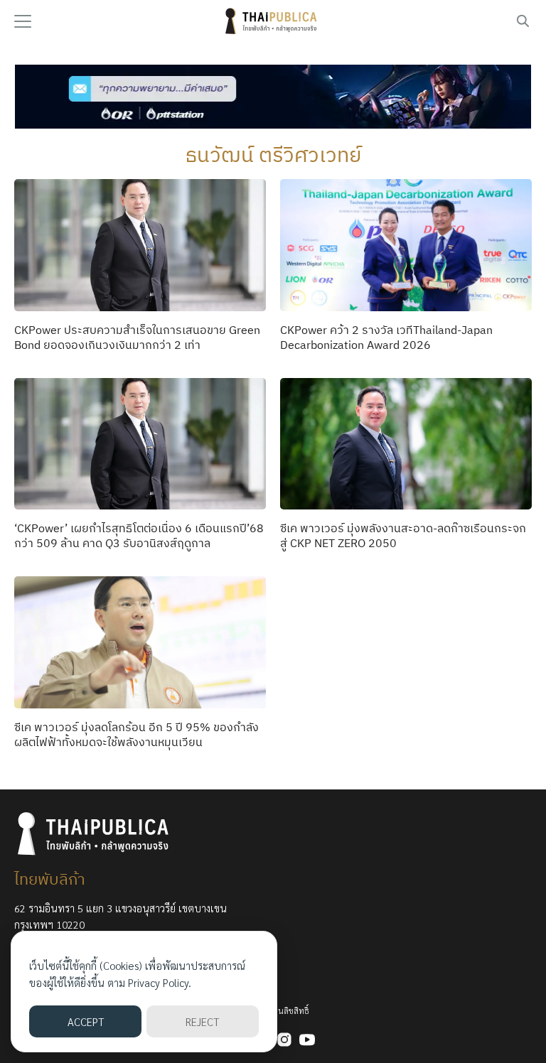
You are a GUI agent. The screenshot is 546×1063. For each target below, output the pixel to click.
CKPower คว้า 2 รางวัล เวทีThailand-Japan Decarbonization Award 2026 (386, 337)
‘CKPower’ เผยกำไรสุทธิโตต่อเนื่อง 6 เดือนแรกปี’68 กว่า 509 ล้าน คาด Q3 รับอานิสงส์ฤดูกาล (139, 535)
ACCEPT (86, 1021)
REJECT (202, 1021)
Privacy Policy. (159, 982)
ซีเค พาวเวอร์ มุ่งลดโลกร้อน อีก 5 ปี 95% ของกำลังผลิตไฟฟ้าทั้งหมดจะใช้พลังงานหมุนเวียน (136, 734)
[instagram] (284, 1039)
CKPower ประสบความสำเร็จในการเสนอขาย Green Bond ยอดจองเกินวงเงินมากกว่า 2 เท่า (137, 337)
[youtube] (307, 1039)
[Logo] (273, 21)
